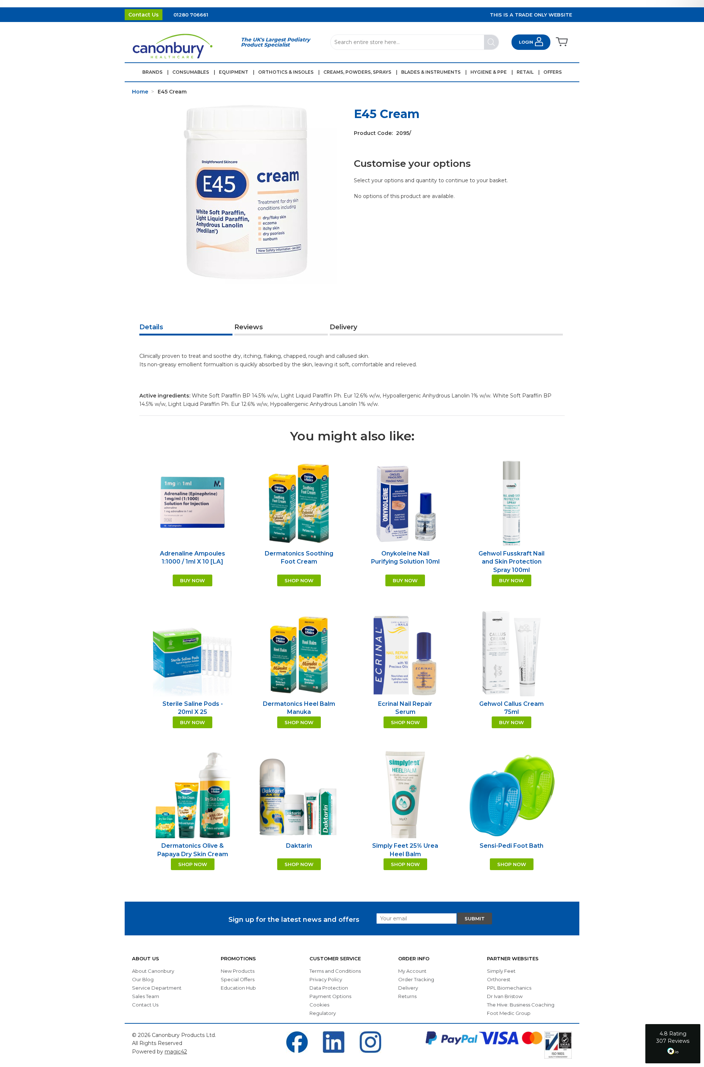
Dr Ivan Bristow (504, 996)
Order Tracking (416, 979)
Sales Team (145, 996)
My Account (412, 971)
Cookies (319, 1005)
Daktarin (299, 845)
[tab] (185, 328)
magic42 (176, 1051)
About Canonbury (153, 971)
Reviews (248, 327)
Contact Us (143, 14)
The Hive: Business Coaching (520, 1005)
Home (140, 91)
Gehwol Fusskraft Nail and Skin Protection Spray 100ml (511, 561)
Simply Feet (501, 971)
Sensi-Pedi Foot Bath (511, 845)
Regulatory (322, 1013)
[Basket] (561, 42)
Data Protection (328, 988)
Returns (407, 996)
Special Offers (237, 979)
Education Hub (238, 988)
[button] (672, 1043)
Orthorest (498, 979)
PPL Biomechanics (509, 988)
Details (151, 327)
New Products (237, 971)
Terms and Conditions (335, 971)
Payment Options (330, 996)
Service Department (157, 988)
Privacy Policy (325, 979)
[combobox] (414, 42)
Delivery (343, 327)
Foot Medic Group (509, 1013)
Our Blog (143, 979)
